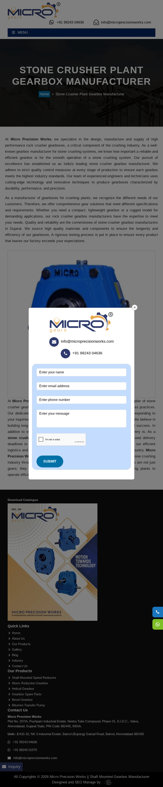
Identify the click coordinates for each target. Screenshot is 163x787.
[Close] (135, 307)
